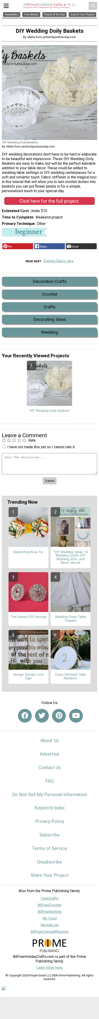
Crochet (49, 294)
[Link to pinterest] (59, 716)
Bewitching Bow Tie (28, 552)
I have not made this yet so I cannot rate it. (41, 447)
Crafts (49, 306)
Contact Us (49, 767)
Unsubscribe (49, 862)
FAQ (49, 781)
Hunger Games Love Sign (28, 676)
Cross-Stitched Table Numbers (70, 676)
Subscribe (49, 835)
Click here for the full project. (49, 201)
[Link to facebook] (25, 716)
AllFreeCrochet (49, 905)
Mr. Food (50, 918)
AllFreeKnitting (49, 912)
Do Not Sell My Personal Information (49, 794)
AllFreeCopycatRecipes (50, 931)
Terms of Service (49, 848)
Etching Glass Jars (58, 261)
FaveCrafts (49, 898)
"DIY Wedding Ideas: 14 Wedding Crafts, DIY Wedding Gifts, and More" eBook (70, 557)
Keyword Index (50, 808)
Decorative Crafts (50, 281)
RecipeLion (50, 925)
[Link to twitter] (42, 716)
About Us (49, 740)
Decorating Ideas (49, 319)
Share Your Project (50, 875)
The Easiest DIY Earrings (28, 617)
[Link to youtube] (76, 716)
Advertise (49, 754)
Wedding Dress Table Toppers (70, 619)
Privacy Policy (49, 821)
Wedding (49, 332)
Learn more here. (49, 967)
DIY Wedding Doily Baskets (49, 411)
